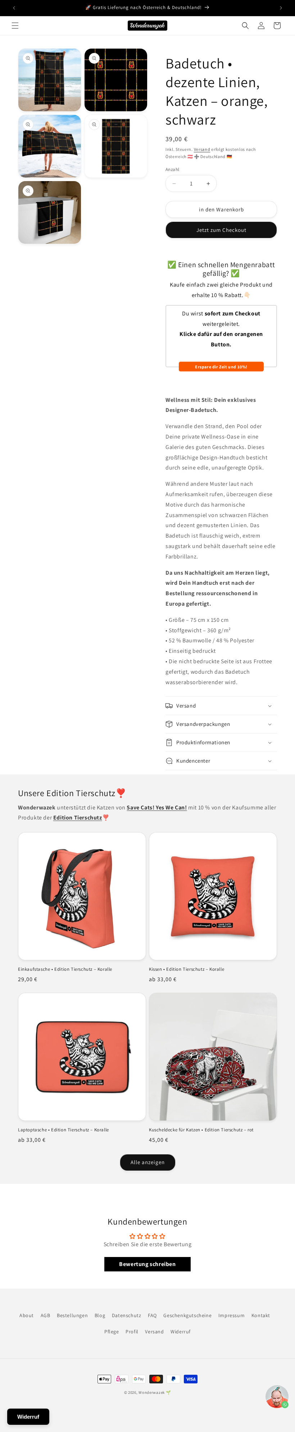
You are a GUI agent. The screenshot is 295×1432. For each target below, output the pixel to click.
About (26, 1315)
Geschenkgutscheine (187, 1315)
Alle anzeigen (148, 1162)
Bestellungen (72, 1315)
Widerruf (181, 1331)
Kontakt (260, 1315)
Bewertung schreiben (147, 1264)
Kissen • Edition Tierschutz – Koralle (186, 969)
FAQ (152, 1315)
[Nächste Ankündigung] (281, 8)
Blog (100, 1315)
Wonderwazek (152, 1392)
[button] (15, 25)
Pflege (111, 1331)
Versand (202, 149)
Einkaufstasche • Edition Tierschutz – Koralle (65, 969)
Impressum (231, 1315)
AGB (45, 1315)
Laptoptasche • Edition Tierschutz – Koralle (63, 1130)
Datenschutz (126, 1315)
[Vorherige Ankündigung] (14, 8)
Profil (132, 1331)
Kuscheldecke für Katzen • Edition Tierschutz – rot (201, 1130)
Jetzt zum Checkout (221, 229)
